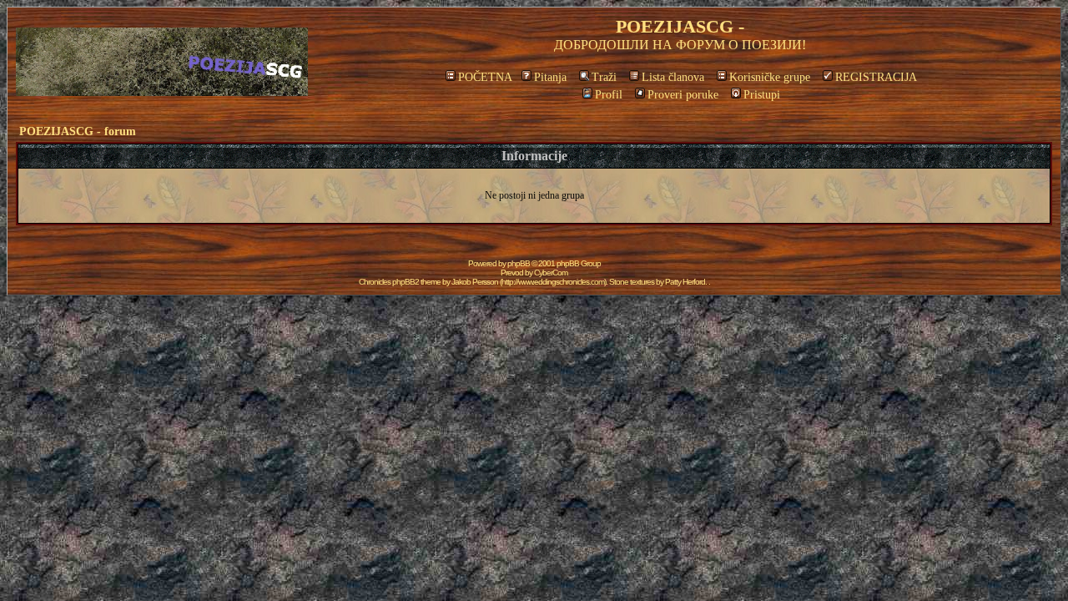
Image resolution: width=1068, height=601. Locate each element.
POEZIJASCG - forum (77, 131)
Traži (604, 77)
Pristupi (761, 94)
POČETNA (485, 77)
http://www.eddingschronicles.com (552, 281)
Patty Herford (685, 281)
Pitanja (550, 77)
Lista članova (673, 77)
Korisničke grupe (769, 77)
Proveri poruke (682, 94)
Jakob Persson (474, 281)
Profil (608, 94)
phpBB (518, 263)
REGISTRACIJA (876, 77)
